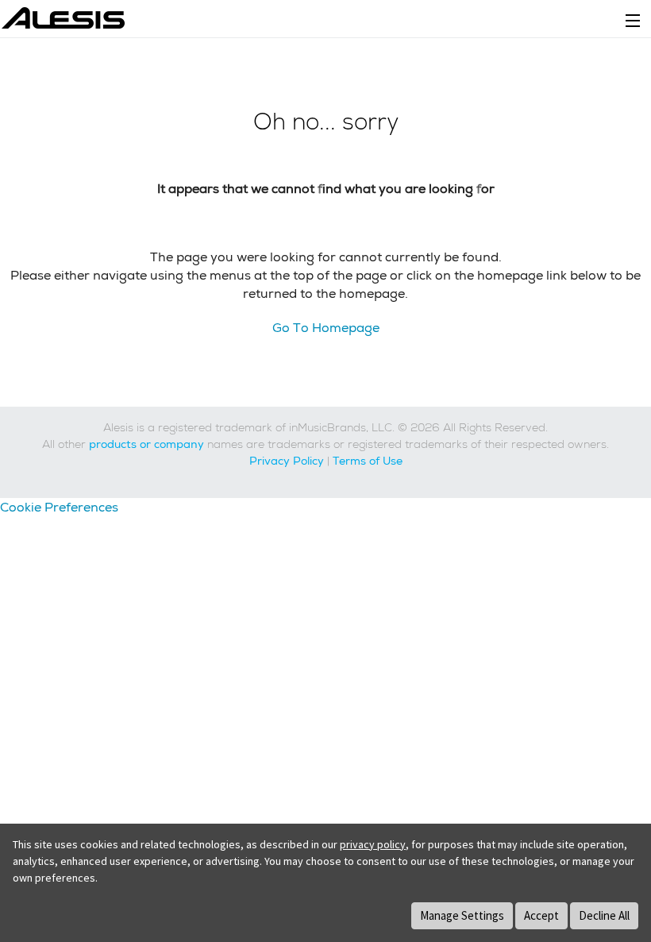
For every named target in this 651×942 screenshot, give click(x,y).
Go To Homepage (325, 327)
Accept (541, 915)
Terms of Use (368, 461)
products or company (146, 444)
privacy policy (373, 844)
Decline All (604, 915)
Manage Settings (462, 915)
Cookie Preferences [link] (59, 507)
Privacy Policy (286, 461)
